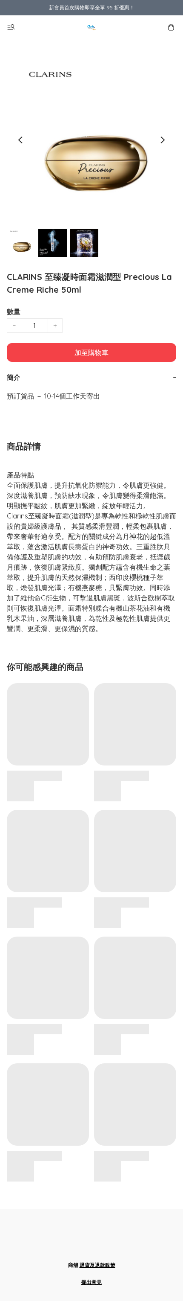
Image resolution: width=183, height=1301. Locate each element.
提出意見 (91, 1282)
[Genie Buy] (91, 27)
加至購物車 (91, 352)
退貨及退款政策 (97, 1265)
